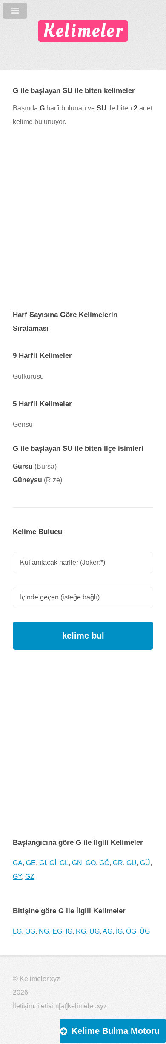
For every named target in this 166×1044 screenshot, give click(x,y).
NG (44, 931)
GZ (29, 876)
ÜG (145, 931)
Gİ (52, 863)
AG (107, 931)
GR (118, 863)
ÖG (131, 931)
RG (81, 931)
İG (119, 931)
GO (91, 863)
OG (30, 931)
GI (42, 863)
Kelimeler (83, 31)
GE (31, 863)
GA (18, 863)
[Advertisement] (83, 225)
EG (57, 931)
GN (77, 863)
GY (17, 876)
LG (17, 931)
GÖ (104, 863)
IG (69, 931)
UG (94, 931)
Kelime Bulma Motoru (116, 1031)
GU (131, 863)
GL (64, 863)
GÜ (145, 863)
